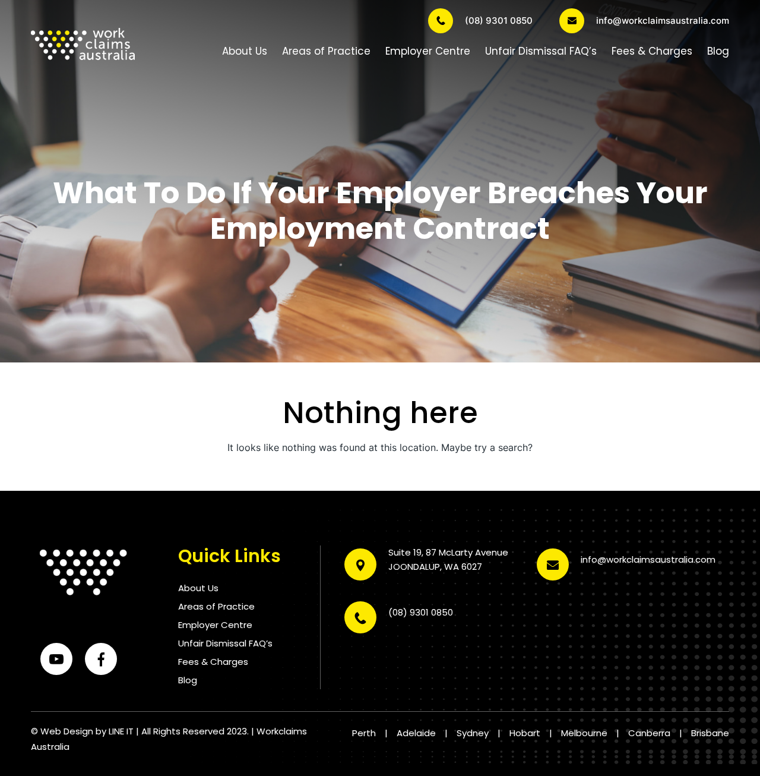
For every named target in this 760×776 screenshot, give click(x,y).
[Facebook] (101, 659)
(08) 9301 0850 (499, 20)
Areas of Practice (326, 51)
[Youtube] (56, 659)
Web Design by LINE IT (87, 731)
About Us (244, 51)
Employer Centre (427, 51)
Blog (718, 51)
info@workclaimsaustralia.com (662, 20)
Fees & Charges (652, 51)
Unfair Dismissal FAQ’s (541, 51)
